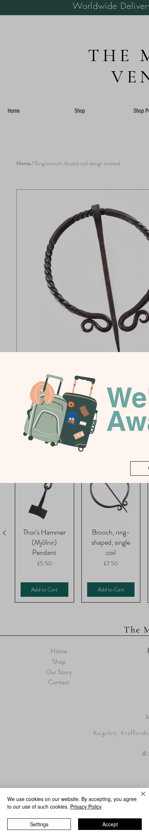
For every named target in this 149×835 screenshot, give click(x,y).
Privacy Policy (86, 806)
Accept (110, 824)
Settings (39, 824)
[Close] (139, 798)
